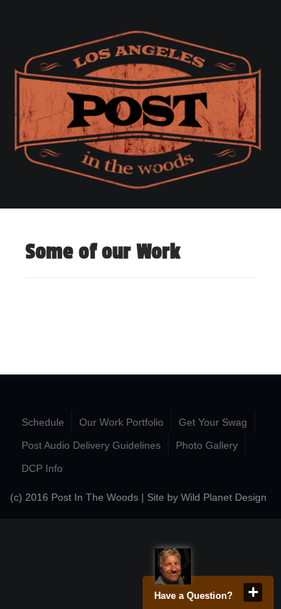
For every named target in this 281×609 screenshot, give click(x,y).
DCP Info (42, 468)
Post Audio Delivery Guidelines (91, 445)
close (253, 592)
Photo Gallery (207, 445)
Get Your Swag (213, 422)
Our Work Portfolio (121, 422)
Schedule (43, 422)
